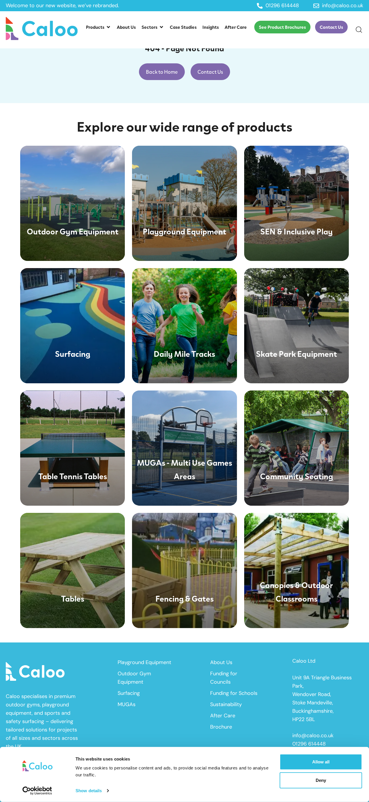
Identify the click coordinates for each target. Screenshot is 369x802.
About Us (221, 662)
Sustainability (226, 704)
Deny (321, 780)
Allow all (321, 761)
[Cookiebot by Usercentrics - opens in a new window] (37, 790)
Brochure (221, 726)
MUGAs (126, 704)
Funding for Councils (223, 677)
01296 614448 (309, 743)
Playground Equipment (144, 662)
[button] (98, 27)
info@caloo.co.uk (313, 735)
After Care (222, 715)
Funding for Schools (233, 693)
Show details (89, 790)
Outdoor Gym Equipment (134, 677)
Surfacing (129, 693)
